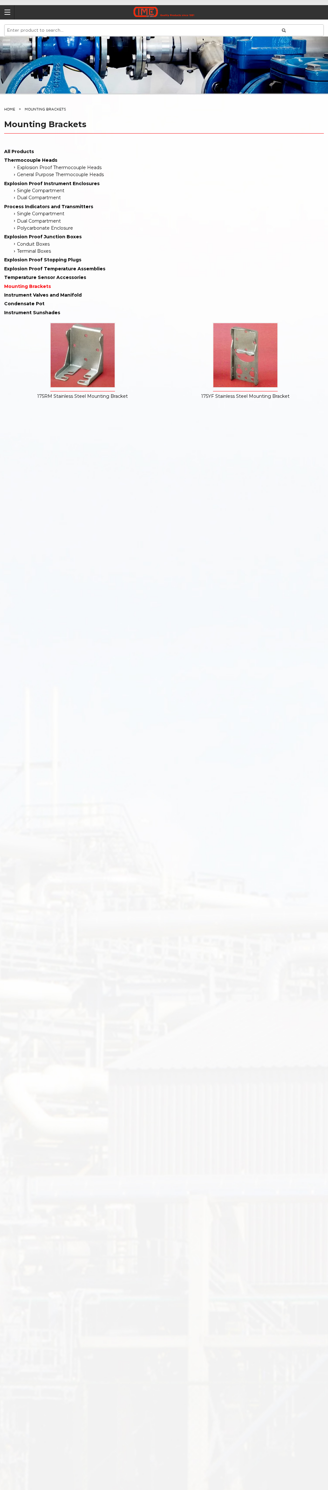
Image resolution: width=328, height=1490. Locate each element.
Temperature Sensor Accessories (45, 277)
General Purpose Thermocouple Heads (60, 174)
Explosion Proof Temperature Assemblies (54, 269)
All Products (19, 151)
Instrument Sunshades (32, 312)
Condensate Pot (24, 304)
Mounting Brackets (27, 286)
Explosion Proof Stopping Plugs (42, 260)
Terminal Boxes (34, 251)
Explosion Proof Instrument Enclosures (52, 183)
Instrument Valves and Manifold (43, 295)
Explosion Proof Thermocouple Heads (59, 167)
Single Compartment (40, 190)
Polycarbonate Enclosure (45, 228)
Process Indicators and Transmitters (48, 206)
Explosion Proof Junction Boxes (43, 237)
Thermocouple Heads (30, 160)
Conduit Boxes (33, 244)
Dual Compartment (39, 198)
